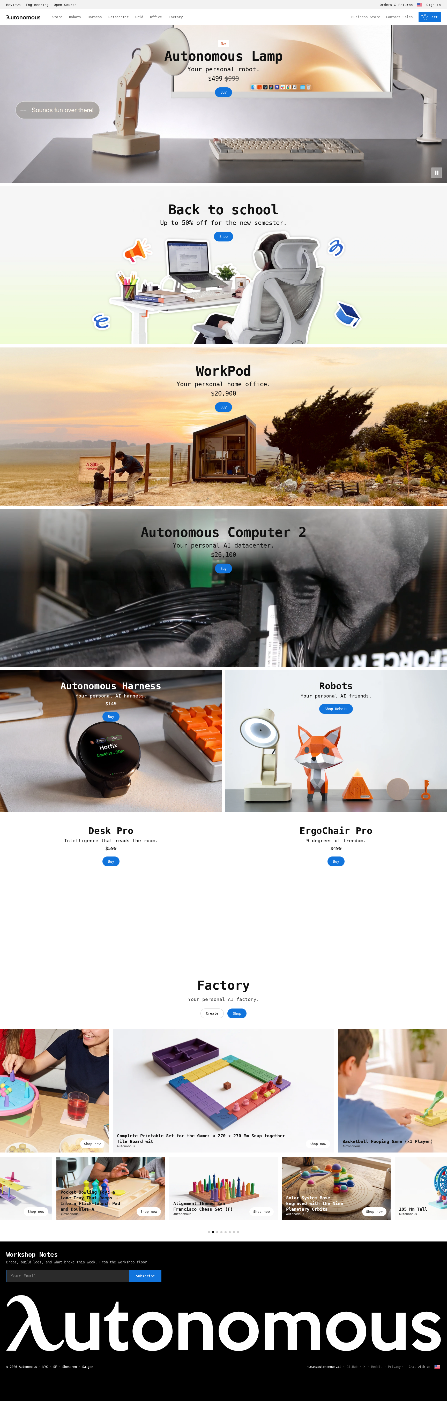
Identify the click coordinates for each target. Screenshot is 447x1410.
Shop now (92, 1144)
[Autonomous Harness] (111, 741)
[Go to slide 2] (213, 1232)
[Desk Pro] (111, 886)
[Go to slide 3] (217, 1232)
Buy (223, 92)
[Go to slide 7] (234, 1232)
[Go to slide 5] (226, 1232)
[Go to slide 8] (238, 1232)
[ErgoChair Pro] (336, 886)
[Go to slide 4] (221, 1232)
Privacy (394, 1367)
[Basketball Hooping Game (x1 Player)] (223, 1091)
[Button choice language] (419, 4)
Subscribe (145, 1276)
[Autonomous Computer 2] (223, 588)
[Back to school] (223, 265)
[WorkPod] (223, 426)
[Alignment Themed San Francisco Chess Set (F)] (336, 1188)
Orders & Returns (396, 4)
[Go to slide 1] (209, 1232)
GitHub (352, 1367)
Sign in (433, 4)
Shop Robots (336, 709)
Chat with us (419, 1367)
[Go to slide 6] (230, 1232)
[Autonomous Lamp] (223, 104)
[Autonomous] (23, 17)
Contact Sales (399, 17)
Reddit (376, 1367)
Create (212, 1013)
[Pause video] (436, 173)
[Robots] (336, 741)
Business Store (365, 17)
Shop (223, 236)
